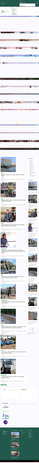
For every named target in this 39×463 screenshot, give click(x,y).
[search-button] (36, 12)
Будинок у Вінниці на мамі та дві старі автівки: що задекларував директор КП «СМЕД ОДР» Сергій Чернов (19, 40)
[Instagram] (37, 3)
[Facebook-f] (36, 3)
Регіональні (5, 375)
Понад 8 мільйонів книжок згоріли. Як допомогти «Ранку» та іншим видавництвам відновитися (17, 149)
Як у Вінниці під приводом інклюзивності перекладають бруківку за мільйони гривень (18, 62)
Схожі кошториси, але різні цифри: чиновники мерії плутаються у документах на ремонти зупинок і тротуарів (19, 56)
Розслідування (14, 13)
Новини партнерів (14, 14)
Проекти (13, 12)
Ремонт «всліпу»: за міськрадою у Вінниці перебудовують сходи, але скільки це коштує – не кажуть (19, 102)
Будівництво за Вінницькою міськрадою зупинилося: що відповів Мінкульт (15, 16)
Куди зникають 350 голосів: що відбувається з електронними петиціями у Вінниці (17, 132)
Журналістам (30, 435)
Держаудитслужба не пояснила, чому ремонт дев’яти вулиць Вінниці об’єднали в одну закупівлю (18, 32)
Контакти (21, 5)
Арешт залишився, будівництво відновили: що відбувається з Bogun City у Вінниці (17, 124)
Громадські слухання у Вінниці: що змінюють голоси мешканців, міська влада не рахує (18, 93)
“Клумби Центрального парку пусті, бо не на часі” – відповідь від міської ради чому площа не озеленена (19, 141)
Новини (13, 11)
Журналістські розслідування (4, 300)
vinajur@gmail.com (23, 432)
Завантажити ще (4, 384)
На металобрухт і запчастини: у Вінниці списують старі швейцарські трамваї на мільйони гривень (19, 87)
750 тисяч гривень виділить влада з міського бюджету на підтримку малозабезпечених (18, 109)
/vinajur (22, 434)
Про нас (21, 4)
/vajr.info (22, 435)
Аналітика (2, 375)
